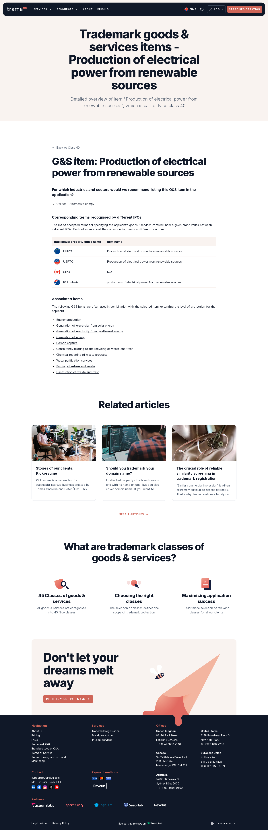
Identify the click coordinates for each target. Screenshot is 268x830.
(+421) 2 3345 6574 (213, 766)
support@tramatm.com (46, 777)
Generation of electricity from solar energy (85, 325)
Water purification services (74, 360)
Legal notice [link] (39, 823)
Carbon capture (66, 343)
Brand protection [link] (102, 735)
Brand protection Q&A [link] (45, 748)
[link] (64, 460)
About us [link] (37, 731)
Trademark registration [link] (106, 731)
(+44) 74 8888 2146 (168, 744)
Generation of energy (70, 337)
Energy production (68, 319)
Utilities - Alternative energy (75, 204)
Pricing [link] (36, 735)
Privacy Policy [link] (61, 823)
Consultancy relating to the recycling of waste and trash (94, 349)
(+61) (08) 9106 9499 (169, 787)
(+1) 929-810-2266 (212, 744)
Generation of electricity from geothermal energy (89, 331)
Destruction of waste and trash (77, 372)
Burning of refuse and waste (75, 366)
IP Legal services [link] (102, 739)
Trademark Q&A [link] (41, 744)
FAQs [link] (35, 739)
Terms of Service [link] (42, 752)
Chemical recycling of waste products (81, 354)
